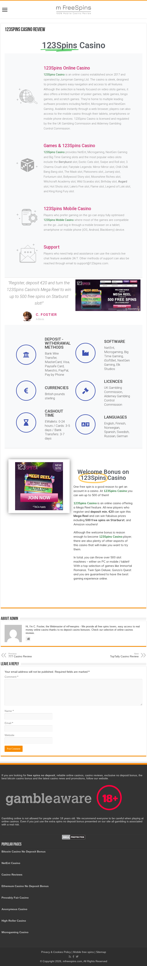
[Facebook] (73, 956)
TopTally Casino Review (124, 655)
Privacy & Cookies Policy (56, 952)
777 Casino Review (20, 655)
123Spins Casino (54, 74)
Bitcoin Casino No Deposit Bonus (24, 851)
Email (9, 723)
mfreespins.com (72, 961)
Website (9, 735)
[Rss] (69, 956)
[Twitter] (77, 956)
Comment (11, 676)
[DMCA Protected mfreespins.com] (73, 836)
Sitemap (101, 952)
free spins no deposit (41, 775)
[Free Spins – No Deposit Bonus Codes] (73, 9)
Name (9, 710)
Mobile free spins (83, 952)
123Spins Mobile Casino (59, 220)
